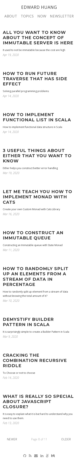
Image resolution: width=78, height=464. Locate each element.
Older (66, 439)
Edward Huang (39, 7)
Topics (27, 16)
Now (41, 16)
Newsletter (62, 16)
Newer (12, 439)
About (10, 16)
